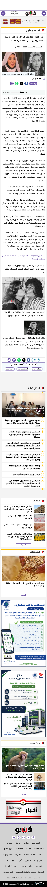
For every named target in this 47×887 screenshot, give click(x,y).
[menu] (44, 13)
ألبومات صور (17, 860)
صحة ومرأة (7, 854)
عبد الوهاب (31, 364)
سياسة (26, 843)
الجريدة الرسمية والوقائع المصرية (30, 872)
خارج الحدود (8, 848)
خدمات (41, 854)
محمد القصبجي (17, 364)
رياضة (18, 843)
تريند (7, 860)
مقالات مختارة (29, 854)
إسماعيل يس (23, 368)
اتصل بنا (28, 878)
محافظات (19, 848)
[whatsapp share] (16, 83)
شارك (32, 83)
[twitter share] (21, 83)
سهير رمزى (36, 368)
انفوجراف (38, 866)
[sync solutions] (39, 884)
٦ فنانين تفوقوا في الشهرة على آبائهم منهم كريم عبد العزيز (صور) (23, 257)
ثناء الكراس (37, 78)
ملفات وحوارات (26, 866)
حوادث (28, 848)
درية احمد (9, 368)
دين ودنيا (38, 860)
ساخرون (28, 860)
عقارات (18, 854)
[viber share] (9, 360)
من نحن (37, 878)
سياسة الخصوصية (14, 878)
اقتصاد (10, 843)
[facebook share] (26, 83)
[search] (3, 13)
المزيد (23, 544)
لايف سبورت (8, 872)
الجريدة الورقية (11, 866)
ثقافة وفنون (39, 848)
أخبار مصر (36, 843)
